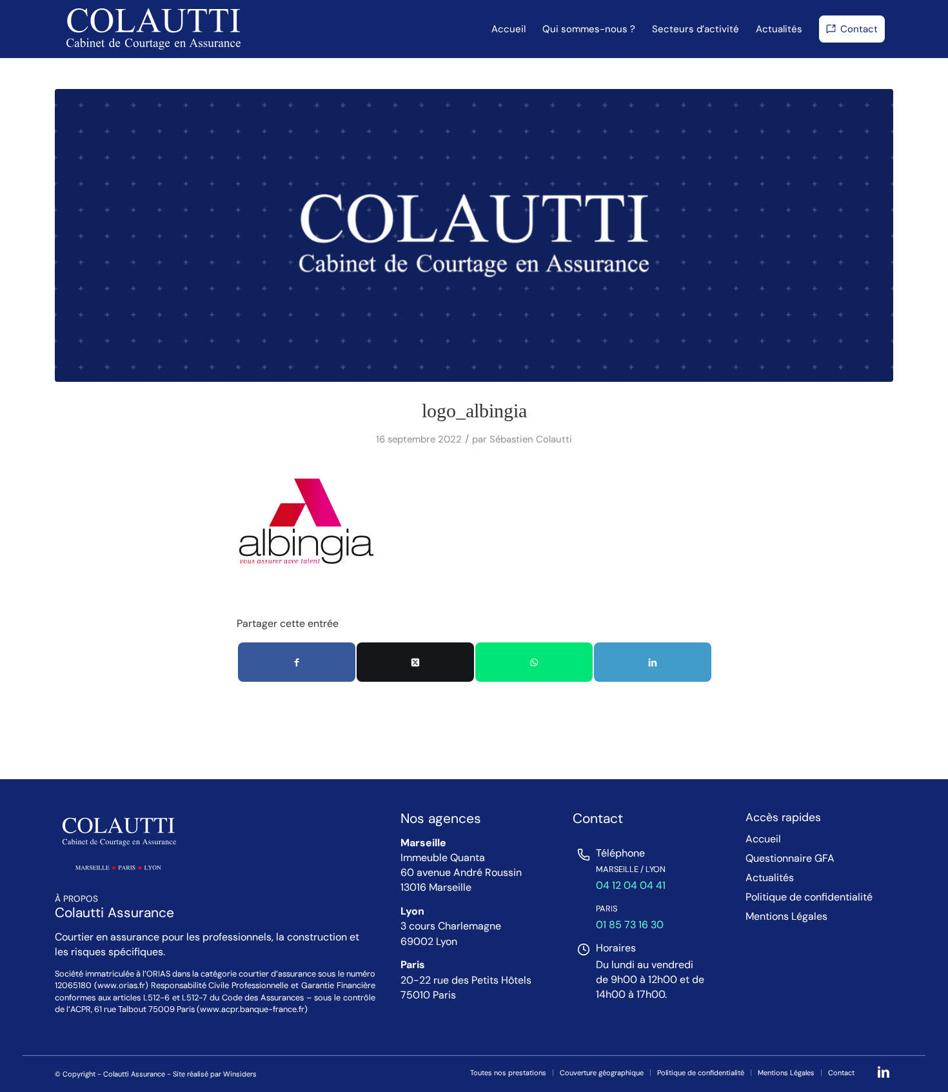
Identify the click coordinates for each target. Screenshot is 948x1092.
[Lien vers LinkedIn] (883, 1072)
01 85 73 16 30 (630, 924)
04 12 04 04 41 (631, 885)
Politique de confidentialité (809, 897)
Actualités (770, 877)
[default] (474, 235)
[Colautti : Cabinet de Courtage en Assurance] (153, 29)
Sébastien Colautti (530, 439)
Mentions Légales (786, 916)
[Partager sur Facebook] (296, 662)
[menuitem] (508, 29)
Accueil (763, 839)
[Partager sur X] (415, 662)
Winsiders (240, 1073)
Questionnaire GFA (790, 858)
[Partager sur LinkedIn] (652, 662)
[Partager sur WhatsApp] (534, 662)
